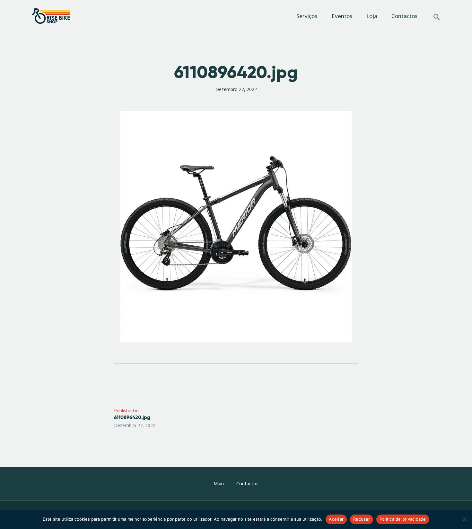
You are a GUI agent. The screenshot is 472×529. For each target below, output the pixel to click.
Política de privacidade (403, 519)
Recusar (361, 519)
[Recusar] (464, 519)
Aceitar (336, 519)
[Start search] (436, 17)
